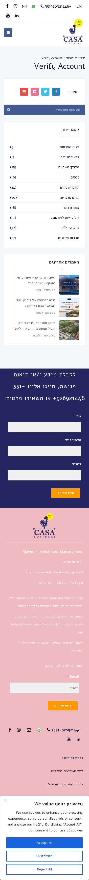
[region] (44, 838)
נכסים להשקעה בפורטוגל (65, 784)
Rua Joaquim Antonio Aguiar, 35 (50, 572)
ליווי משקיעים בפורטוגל (66, 771)
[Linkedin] (16, 15)
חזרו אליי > (65, 493)
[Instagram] (15, 6)
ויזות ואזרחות (69, 146)
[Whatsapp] (33, 6)
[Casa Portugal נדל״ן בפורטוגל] (73, 43)
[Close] (5, 800)
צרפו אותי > (62, 705)
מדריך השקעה (68, 167)
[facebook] (7, 6)
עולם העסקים (69, 187)
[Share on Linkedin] (35, 92)
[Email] (24, 6)
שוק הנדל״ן (70, 227)
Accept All (44, 842)
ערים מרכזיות (69, 197)
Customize (44, 856)
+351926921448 (57, 6)
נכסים (75, 177)
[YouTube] (8, 15)
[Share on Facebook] (56, 92)
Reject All (44, 869)
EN (79, 6)
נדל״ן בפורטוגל (75, 58)
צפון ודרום (71, 207)
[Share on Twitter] (45, 92)
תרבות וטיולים (68, 237)
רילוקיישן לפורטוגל (65, 217)
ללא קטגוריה (70, 157)
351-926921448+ (65, 730)
